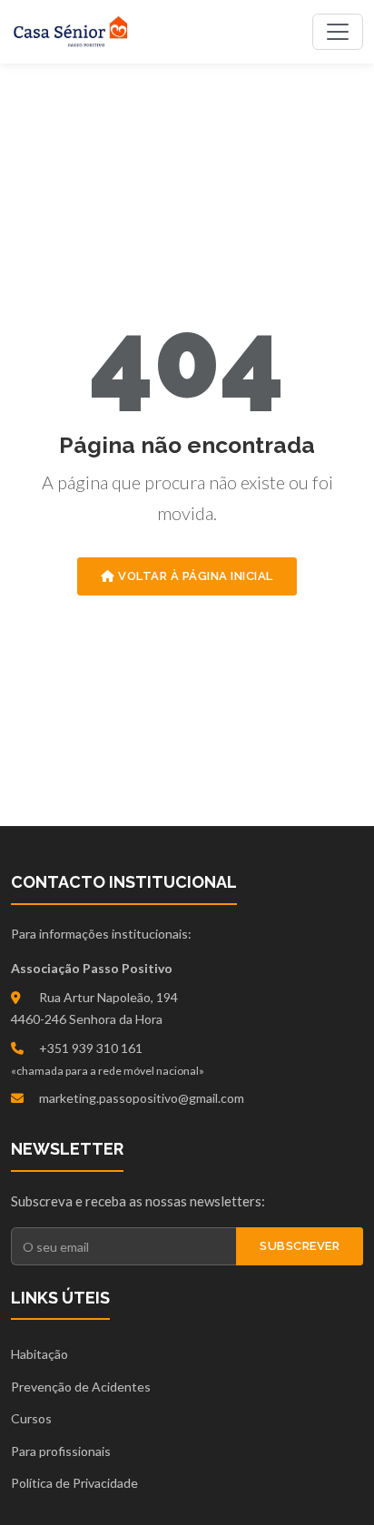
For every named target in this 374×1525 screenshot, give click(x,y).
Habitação (39, 1354)
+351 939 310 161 (91, 1048)
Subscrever (300, 1246)
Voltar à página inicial (194, 576)
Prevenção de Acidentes (81, 1386)
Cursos (31, 1418)
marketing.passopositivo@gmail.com (141, 1098)
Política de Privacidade (74, 1483)
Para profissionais (61, 1451)
